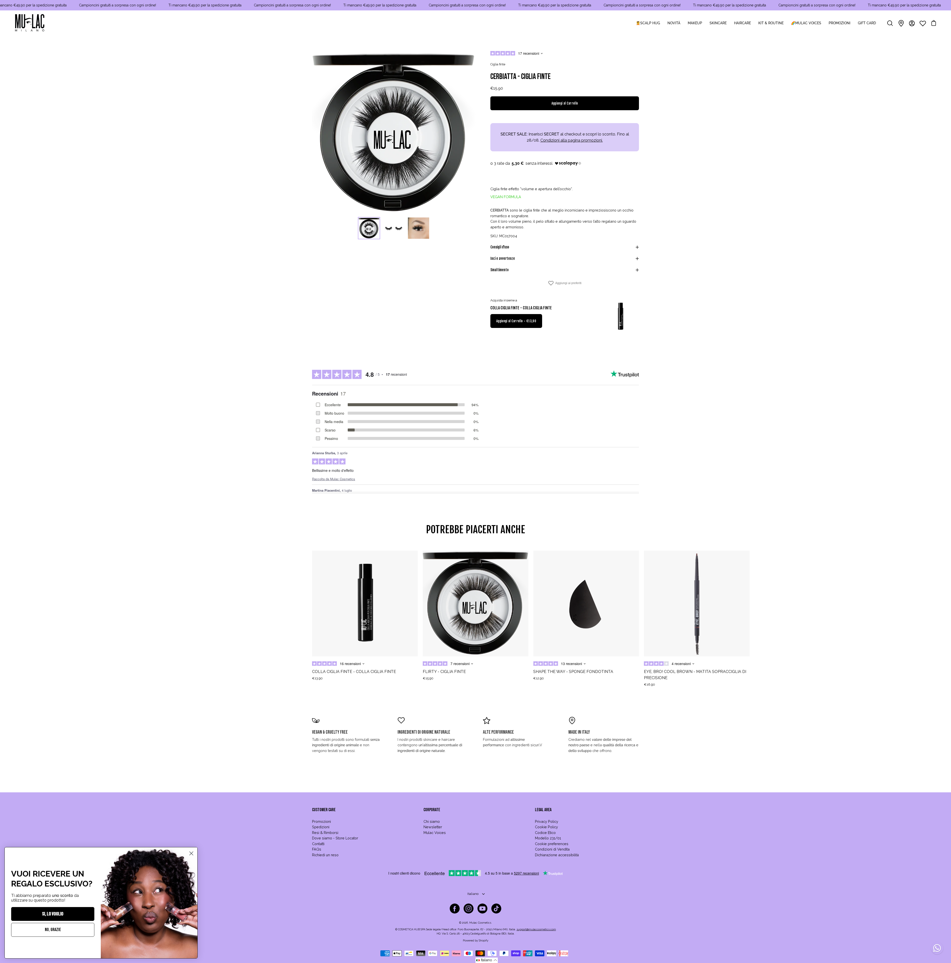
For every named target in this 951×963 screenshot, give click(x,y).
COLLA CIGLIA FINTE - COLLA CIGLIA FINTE (521, 307)
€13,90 (317, 678)
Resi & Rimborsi (325, 832)
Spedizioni (320, 827)
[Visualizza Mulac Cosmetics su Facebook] (455, 908)
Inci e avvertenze (502, 258)
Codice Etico (545, 832)
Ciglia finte (497, 64)
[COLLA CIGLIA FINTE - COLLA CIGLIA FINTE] (620, 316)
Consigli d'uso (499, 247)
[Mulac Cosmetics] (30, 23)
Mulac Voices (434, 832)
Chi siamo (431, 821)
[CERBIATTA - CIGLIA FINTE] (369, 228)
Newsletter (432, 827)
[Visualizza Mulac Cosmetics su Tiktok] (496, 908)
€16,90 (649, 684)
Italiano (472, 894)
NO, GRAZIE (53, 929)
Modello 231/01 (548, 838)
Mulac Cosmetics (480, 922)
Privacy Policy (546, 821)
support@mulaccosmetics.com (536, 929)
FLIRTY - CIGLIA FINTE (444, 671)
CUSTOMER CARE (324, 809)
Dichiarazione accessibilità (557, 855)
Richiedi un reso (325, 855)
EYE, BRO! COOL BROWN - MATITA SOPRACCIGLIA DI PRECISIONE (695, 674)
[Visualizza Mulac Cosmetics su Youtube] (482, 908)
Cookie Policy (546, 827)
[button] (487, 960)
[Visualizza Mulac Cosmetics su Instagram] (469, 908)
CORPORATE (431, 809)
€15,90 (428, 678)
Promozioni (321, 821)
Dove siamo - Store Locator (335, 838)
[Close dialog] (191, 853)
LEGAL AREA (543, 809)
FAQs (316, 849)
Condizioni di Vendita (552, 849)
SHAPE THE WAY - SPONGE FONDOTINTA (573, 671)
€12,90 (538, 678)
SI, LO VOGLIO (52, 914)
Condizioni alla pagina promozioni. (571, 140)
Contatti (318, 844)
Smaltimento (499, 270)
